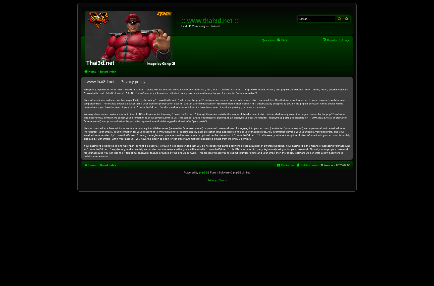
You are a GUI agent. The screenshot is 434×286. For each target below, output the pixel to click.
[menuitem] (282, 40)
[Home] (132, 37)
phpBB (203, 172)
